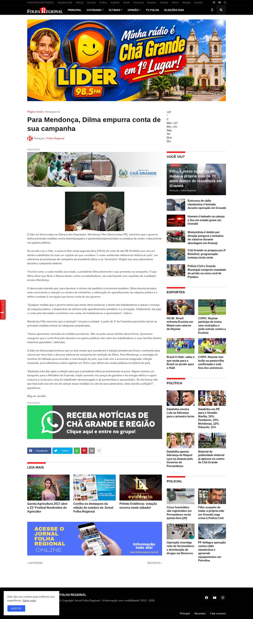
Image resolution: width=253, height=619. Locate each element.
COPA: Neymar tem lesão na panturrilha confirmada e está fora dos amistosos (211, 362)
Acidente (115, 2)
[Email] (92, 451)
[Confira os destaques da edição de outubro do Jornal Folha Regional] (94, 487)
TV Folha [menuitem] (152, 10)
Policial (79, 2)
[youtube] (219, 2)
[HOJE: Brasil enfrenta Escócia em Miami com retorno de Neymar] (180, 307)
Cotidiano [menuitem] (94, 10)
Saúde (126, 2)
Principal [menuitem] (74, 10)
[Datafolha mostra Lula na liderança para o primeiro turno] (180, 398)
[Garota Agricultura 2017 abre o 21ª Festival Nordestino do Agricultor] (48, 487)
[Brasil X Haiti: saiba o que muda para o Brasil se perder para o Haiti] (180, 346)
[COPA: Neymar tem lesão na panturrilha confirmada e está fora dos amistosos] (212, 346)
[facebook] (214, 2)
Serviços (91, 2)
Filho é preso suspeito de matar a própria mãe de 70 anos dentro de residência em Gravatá (195, 178)
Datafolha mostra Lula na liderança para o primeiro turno (180, 413)
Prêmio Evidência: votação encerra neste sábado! (138, 505)
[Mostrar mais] (99, 451)
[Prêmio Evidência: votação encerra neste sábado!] (140, 487)
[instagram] (225, 2)
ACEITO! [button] (16, 608)
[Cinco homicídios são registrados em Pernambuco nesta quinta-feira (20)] (180, 496)
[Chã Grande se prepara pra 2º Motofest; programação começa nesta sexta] (176, 254)
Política (103, 2)
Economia (139, 2)
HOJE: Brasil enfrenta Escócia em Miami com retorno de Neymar (180, 324)
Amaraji (164, 2)
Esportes (151, 2)
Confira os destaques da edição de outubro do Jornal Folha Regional (93, 507)
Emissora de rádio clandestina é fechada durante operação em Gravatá (207, 204)
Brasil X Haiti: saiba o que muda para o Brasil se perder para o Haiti (180, 362)
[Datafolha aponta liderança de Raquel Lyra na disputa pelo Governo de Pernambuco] (180, 440)
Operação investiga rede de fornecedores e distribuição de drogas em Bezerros (180, 548)
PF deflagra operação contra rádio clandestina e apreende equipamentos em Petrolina (212, 551)
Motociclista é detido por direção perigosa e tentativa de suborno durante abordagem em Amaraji (205, 238)
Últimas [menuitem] (114, 10)
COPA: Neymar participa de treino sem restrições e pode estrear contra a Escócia (212, 325)
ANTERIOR (35, 562)
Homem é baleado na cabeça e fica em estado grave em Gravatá (206, 220)
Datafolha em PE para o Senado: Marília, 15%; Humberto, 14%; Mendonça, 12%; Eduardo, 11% (209, 418)
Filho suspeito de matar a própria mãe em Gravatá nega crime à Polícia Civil (211, 513)
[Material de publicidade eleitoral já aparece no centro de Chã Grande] (212, 440)
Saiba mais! (29, 600)
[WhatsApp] (77, 451)
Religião (186, 2)
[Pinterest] (84, 451)
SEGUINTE (153, 562)
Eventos (198, 2)
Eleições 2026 (65, 2)
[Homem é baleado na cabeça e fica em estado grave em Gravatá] (176, 221)
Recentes (200, 613)
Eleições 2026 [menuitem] (174, 10)
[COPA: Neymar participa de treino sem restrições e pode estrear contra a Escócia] (212, 307)
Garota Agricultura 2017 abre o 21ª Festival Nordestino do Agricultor (47, 507)
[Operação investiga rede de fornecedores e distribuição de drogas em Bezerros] (180, 531)
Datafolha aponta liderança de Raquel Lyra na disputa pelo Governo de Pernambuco (180, 459)
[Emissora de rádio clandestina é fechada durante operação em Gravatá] (176, 205)
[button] (212, 10)
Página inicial (35, 111)
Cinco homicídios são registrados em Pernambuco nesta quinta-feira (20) (179, 513)
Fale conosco (218, 613)
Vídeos (175, 2)
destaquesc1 (52, 111)
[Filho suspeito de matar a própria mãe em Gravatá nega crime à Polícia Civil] (212, 496)
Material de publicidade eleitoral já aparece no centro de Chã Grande (211, 457)
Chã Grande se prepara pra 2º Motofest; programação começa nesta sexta (207, 254)
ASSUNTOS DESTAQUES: (40, 2)
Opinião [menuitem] (133, 10)
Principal (185, 613)
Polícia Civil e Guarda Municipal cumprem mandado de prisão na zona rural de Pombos (207, 271)
